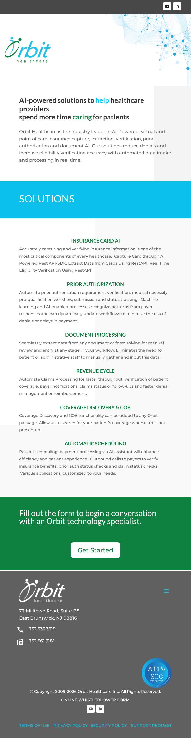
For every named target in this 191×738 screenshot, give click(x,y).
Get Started (95, 550)
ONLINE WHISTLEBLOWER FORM (95, 700)
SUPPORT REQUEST (151, 725)
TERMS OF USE (34, 725)
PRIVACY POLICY (70, 725)
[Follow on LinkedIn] (177, 6)
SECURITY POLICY (109, 725)
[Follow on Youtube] (167, 6)
